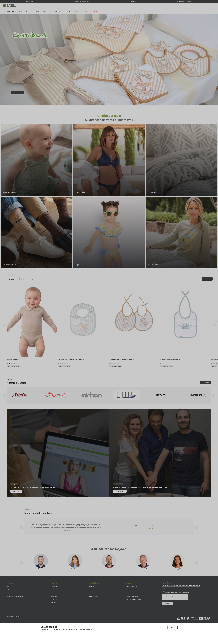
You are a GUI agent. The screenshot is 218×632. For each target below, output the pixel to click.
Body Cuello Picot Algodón (13, 359)
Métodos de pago (92, 593)
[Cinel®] (101, 395)
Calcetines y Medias (23, 11)
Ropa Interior (57, 11)
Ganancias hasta (13, 366)
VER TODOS (207, 279)
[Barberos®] (30, 395)
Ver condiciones (17, 92)
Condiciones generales (131, 589)
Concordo (172, 627)
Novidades (95, 11)
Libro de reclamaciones (132, 596)
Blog (8, 593)
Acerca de (9, 586)
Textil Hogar (67, 11)
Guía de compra (91, 586)
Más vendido (26, 279)
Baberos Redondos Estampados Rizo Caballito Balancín (122, 359)
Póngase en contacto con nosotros (15, 596)
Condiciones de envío (93, 589)
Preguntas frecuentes (93, 596)
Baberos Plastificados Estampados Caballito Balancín (71, 359)
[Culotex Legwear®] (172, 395)
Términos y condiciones (184, 592)
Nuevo (10, 279)
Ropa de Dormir (35, 11)
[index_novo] (9, 5)
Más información (120, 491)
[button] (102, 102)
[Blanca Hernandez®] (65, 395)
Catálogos (9, 589)
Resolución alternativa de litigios (134, 599)
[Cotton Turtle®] (136, 395)
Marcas (76, 11)
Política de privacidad (131, 586)
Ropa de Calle (46, 11)
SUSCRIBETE (168, 603)
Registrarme (16, 491)
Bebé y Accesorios (9, 11)
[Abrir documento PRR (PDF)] (193, 618)
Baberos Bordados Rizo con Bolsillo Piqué (170, 359)
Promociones (85, 11)
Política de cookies (130, 593)
